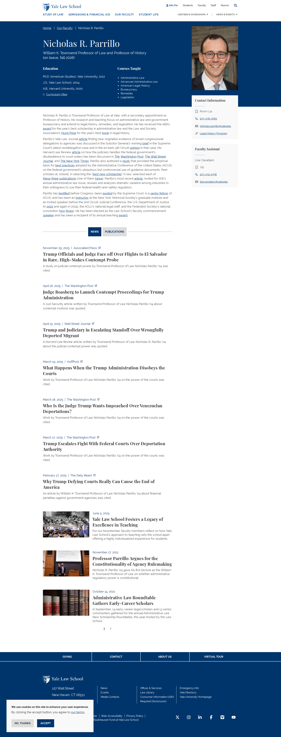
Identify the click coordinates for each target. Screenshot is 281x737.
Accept (45, 723)
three (55, 178)
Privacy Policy (134, 715)
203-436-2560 (208, 118)
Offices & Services (151, 688)
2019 (50, 206)
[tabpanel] (107, 441)
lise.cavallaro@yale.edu (214, 181)
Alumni (225, 5)
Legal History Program (213, 133)
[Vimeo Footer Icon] (222, 717)
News (104, 688)
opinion (135, 147)
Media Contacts (110, 696)
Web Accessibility (111, 715)
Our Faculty (124, 14)
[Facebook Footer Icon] (211, 717)
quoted (107, 193)
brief (145, 143)
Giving (67, 656)
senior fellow (159, 193)
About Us (165, 656)
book (105, 133)
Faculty (202, 5)
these (47, 178)
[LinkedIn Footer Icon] (200, 717)
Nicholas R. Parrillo (91, 28)
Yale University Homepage (196, 696)
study (126, 161)
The (117, 156)
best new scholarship (107, 174)
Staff (213, 5)
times (69, 211)
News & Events (225, 14)
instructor (82, 197)
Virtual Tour (213, 656)
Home (47, 28)
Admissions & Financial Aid (89, 14)
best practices (65, 165)
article (83, 139)
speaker (48, 215)
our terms (77, 712)
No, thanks (23, 723)
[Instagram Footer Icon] (189, 717)
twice (99, 178)
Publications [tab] (114, 231)
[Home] (63, 7)
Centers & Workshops (192, 14)
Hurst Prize (68, 133)
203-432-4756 (208, 174)
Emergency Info (189, 688)
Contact (116, 656)
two (62, 211)
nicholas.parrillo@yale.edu (215, 126)
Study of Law (53, 14)
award (47, 128)
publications (67, 178)
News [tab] (95, 231)
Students (188, 5)
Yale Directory (188, 692)
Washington (128, 156)
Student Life (149, 14)
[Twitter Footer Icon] (177, 717)
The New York (70, 161)
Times (84, 161)
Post (140, 156)
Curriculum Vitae (56, 94)
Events (105, 692)
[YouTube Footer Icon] (234, 717)
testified (64, 193)
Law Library (147, 692)
